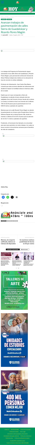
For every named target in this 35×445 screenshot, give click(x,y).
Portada (15, 221)
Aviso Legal (22, 431)
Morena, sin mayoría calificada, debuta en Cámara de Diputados (8, 241)
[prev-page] (16, 268)
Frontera (7, 16)
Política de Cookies (14, 431)
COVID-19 (7, 429)
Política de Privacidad (26, 429)
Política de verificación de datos (22, 438)
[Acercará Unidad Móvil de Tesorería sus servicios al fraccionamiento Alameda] (6, 256)
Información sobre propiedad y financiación (17, 433)
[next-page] (18, 268)
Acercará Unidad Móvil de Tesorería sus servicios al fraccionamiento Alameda (5, 263)
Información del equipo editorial (11, 436)
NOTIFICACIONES (15, 429)
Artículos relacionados (12, 249)
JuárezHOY (5, 35)
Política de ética (9, 438)
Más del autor (24, 249)
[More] (26, 44)
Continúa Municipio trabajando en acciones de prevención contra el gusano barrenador (28, 263)
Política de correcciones (26, 436)
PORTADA (9, 19)
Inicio (2, 16)
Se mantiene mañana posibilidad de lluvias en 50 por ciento (27, 241)
